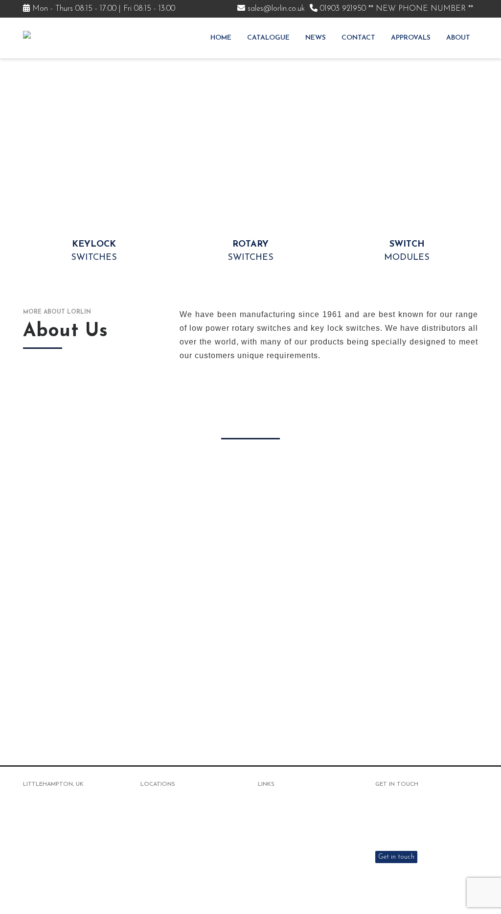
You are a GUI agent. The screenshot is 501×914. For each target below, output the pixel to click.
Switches (94, 251)
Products (271, 811)
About (458, 38)
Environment (277, 860)
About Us (272, 823)
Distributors (276, 847)
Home (220, 38)
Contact (358, 38)
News (315, 38)
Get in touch (396, 857)
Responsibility (278, 872)
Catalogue (268, 38)
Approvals (411, 38)
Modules (407, 251)
